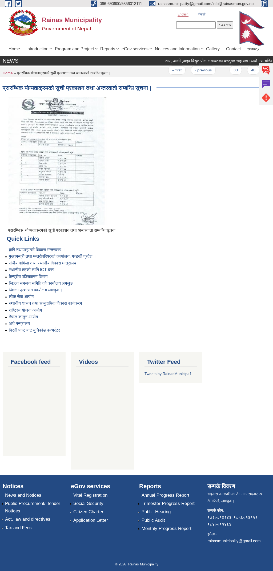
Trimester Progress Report (168, 503)
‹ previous (199, 70)
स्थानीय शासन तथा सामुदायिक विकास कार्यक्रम (45, 303)
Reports (107, 49)
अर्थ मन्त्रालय (19, 323)
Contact (233, 49)
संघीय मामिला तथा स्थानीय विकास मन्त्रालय (42, 263)
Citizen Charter (88, 511)
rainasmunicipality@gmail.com (234, 541)
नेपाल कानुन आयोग (23, 317)
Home (14, 49)
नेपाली (202, 14)
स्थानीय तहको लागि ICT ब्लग (31, 269)
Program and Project (74, 49)
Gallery (213, 49)
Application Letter (90, 520)
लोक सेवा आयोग (21, 296)
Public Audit (153, 520)
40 (249, 70)
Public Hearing (156, 511)
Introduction (37, 49)
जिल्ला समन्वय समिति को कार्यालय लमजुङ (41, 283)
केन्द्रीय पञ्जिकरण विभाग (28, 276)
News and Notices (23, 495)
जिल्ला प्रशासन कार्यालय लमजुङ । (36, 290)
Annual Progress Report (165, 495)
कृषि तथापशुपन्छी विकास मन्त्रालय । (37, 249)
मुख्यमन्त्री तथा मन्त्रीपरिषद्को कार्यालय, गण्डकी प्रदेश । (52, 256)
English (183, 14)
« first (172, 70)
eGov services (135, 49)
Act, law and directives (27, 519)
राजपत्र (253, 49)
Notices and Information (177, 49)
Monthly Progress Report (166, 528)
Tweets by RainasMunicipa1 (168, 374)
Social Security (88, 503)
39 (231, 70)
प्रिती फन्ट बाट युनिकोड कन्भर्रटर (34, 330)
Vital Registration (90, 495)
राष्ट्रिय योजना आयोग (25, 310)
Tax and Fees (18, 527)
